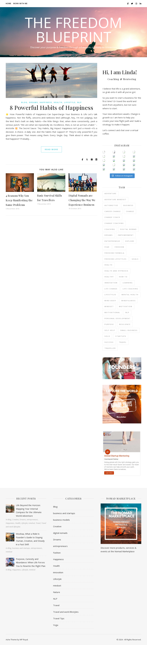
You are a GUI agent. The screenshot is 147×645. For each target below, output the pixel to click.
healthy (109, 277)
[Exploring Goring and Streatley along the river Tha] (114, 152)
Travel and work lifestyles (66, 611)
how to (123, 277)
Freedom (119, 247)
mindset (109, 306)
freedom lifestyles (115, 259)
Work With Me (20, 3)
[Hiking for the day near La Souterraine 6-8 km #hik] (134, 169)
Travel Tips (58, 618)
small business (129, 330)
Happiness (46, 102)
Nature (56, 592)
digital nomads (60, 532)
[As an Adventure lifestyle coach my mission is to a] (124, 156)
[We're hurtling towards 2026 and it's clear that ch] (104, 152)
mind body (110, 300)
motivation (125, 306)
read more (51, 149)
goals (135, 259)
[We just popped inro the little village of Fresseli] (134, 161)
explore (129, 241)
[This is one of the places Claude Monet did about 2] (124, 161)
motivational (112, 312)
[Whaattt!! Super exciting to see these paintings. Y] (104, 161)
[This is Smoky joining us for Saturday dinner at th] (104, 169)
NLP (79, 102)
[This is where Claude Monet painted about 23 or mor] (104, 165)
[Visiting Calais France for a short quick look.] (104, 156)
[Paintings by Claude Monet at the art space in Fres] (114, 161)
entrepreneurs (60, 546)
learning (128, 283)
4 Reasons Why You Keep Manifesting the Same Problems (19, 200)
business (128, 205)
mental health (130, 294)
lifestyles (110, 294)
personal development (117, 318)
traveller (110, 348)
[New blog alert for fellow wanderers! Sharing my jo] (134, 152)
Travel (56, 605)
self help (110, 330)
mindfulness (128, 300)
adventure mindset (115, 199)
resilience (124, 324)
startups (120, 336)
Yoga (55, 625)
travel (122, 342)
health (108, 265)
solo (107, 336)
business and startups (64, 513)
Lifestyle (70, 102)
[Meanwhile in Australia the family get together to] (134, 165)
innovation (111, 283)
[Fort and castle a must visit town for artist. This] (114, 156)
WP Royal (24, 639)
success (109, 342)
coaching (110, 229)
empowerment (126, 235)
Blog (24, 102)
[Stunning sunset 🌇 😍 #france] (124, 169)
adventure (110, 193)
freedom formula (114, 253)
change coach (112, 217)
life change (111, 289)
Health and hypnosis (116, 271)
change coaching (114, 223)
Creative (57, 526)
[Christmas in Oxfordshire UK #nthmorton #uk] (124, 152)
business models (61, 519)
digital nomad (128, 229)
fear (107, 247)
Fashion (57, 552)
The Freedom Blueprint (73, 29)
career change (113, 211)
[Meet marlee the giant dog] (124, 165)
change (130, 211)
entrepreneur (112, 241)
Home (8, 3)
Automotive (111, 205)
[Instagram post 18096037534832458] (134, 156)
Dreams (33, 102)
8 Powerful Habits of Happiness (51, 107)
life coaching (130, 289)
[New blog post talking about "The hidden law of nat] (114, 165)
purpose (109, 324)
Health (58, 102)
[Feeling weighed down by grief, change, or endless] (114, 169)
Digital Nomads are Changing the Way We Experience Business (82, 200)
